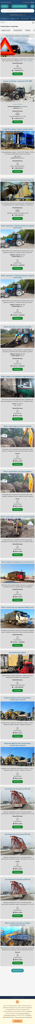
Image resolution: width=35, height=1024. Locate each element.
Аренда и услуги (15, 18)
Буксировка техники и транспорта (17, 36)
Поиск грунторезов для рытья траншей (17, 327)
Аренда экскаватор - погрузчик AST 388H (17, 81)
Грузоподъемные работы (17, 652)
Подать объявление (19, 6)
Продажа (28, 30)
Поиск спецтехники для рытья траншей (17, 426)
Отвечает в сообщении (18, 265)
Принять (17, 1021)
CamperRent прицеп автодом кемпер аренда (17, 129)
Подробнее (29, 1011)
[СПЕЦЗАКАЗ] (5, 2)
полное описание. (28, 60)
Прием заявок (18, 415)
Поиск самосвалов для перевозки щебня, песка (17, 607)
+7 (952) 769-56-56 (18, 215)
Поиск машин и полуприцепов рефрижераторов (17, 376)
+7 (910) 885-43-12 (18, 70)
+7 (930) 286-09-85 (18, 168)
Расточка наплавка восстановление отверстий (17, 180)
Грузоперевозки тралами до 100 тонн (17, 789)
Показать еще (17, 970)
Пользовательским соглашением (23, 1017)
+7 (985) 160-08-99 (18, 687)
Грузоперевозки (25, 18)
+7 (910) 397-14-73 (18, 118)
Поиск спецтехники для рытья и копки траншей (17, 517)
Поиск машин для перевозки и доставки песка (18, 562)
